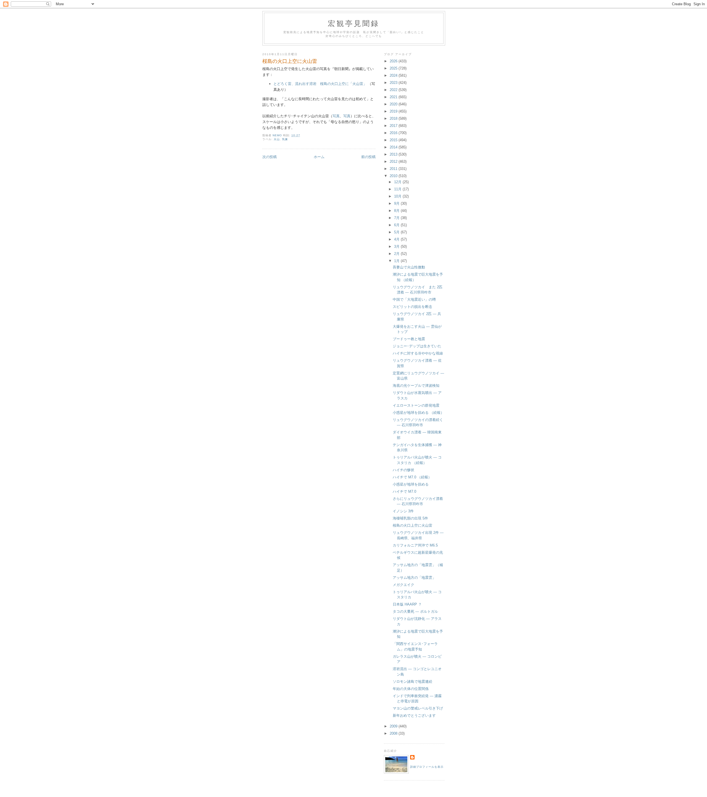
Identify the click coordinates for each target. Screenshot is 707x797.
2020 (394, 104)
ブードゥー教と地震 (409, 339)
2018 (394, 118)
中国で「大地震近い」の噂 (414, 299)
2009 (394, 726)
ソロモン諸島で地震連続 (412, 681)
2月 (397, 254)
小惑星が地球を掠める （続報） (418, 413)
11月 (398, 189)
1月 (397, 261)
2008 (394, 733)
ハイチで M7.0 (404, 491)
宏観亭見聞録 (353, 23)
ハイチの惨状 (403, 470)
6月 (397, 225)
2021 (394, 97)
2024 (394, 75)
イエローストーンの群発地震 (416, 405)
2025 (394, 68)
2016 (394, 133)
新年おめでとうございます (414, 715)
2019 (394, 111)
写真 (336, 116)
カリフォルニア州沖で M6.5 (415, 545)
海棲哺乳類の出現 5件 (410, 518)
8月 (397, 211)
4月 (397, 239)
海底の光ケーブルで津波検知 (416, 385)
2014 (394, 147)
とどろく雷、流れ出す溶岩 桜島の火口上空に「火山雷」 (320, 84)
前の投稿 (368, 157)
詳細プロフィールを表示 (427, 766)
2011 (394, 169)
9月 (397, 203)
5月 (397, 232)
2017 (394, 126)
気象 (285, 139)
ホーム (319, 157)
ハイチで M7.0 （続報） (412, 477)
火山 (277, 139)
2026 (394, 61)
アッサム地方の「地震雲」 (414, 577)
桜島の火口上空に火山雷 (412, 525)
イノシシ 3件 (403, 511)
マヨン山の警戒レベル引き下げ (418, 708)
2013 (394, 154)
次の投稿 (269, 157)
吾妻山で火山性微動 (409, 267)
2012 (394, 161)
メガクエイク (403, 585)
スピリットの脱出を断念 (412, 307)
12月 (398, 182)
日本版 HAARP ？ (407, 604)
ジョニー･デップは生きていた (417, 346)
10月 (398, 196)
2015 (394, 140)
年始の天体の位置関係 (411, 689)
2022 (394, 90)
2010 (394, 176)
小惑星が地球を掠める (411, 484)
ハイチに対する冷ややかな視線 (418, 353)
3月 (397, 246)
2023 (394, 83)
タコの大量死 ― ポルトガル (415, 611)
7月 (397, 218)
